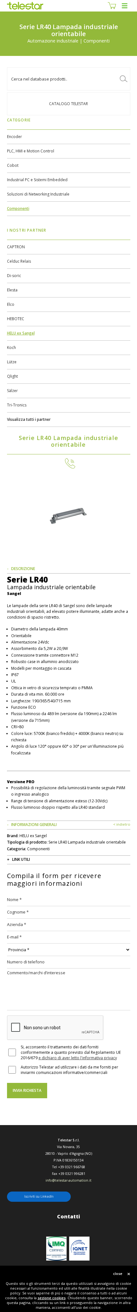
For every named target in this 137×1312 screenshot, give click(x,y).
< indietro (121, 824)
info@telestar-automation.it (68, 1180)
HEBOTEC (15, 318)
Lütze (12, 362)
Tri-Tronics (16, 405)
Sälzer (12, 390)
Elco (10, 304)
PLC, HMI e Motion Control (30, 151)
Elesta (12, 290)
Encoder (14, 136)
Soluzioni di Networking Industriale (38, 194)
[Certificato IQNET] (79, 1249)
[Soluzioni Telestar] (25, 6)
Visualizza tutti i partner (29, 419)
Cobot (12, 165)
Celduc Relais (19, 261)
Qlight (12, 376)
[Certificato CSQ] (56, 1249)
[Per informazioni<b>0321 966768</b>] (68, 463)
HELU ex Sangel (21, 333)
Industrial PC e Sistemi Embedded (37, 179)
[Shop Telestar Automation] (112, 6)
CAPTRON (16, 247)
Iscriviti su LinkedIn (39, 1196)
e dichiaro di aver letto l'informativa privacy (78, 1058)
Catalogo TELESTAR (68, 103)
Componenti (18, 208)
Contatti (68, 1216)
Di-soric (14, 275)
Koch (11, 347)
